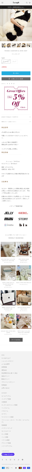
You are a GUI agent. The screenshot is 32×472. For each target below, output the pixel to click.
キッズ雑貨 (5, 434)
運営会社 (4, 370)
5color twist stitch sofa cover (8, 331)
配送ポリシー (5, 379)
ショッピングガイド (7, 361)
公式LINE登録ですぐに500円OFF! (16, 7)
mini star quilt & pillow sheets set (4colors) (8, 260)
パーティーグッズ (7, 428)
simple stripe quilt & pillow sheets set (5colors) (8, 284)
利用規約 (4, 385)
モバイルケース (6, 431)
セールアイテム (6, 396)
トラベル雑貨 (5, 440)
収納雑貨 (4, 425)
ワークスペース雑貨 (7, 417)
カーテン (4, 414)
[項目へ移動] (4, 45)
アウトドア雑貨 (6, 443)
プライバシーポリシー (8, 382)
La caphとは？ (6, 358)
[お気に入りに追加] (13, 243)
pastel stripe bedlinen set (23, 282)
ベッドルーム (5, 408)
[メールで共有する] (13, 83)
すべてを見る (16, 340)
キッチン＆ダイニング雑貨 (9, 405)
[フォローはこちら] (2, 459)
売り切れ (16, 73)
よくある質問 (5, 364)
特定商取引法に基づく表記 (9, 373)
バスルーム (5, 411)
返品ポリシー (5, 376)
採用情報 (4, 367)
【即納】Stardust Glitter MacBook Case (8, 308)
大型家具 (4, 402)
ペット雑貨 (5, 437)
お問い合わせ (5, 388)
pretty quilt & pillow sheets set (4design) (24, 331)
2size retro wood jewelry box (24, 260)
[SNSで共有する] (7, 83)
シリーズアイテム (7, 446)
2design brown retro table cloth (24, 308)
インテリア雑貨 (6, 399)
